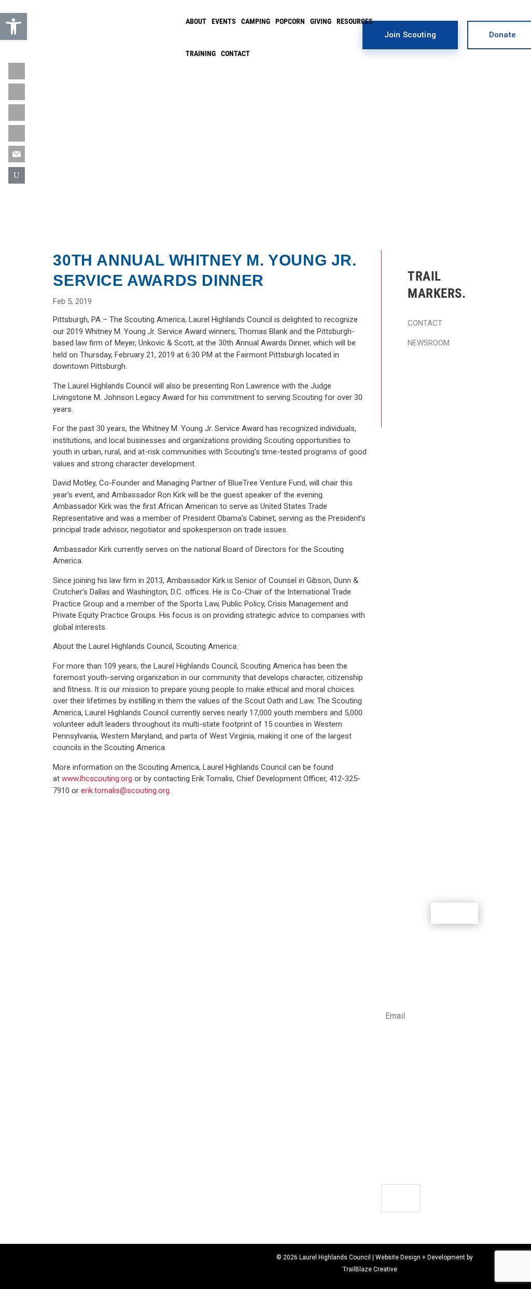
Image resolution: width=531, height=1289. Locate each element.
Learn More (422, 583)
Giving (320, 21)
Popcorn (290, 21)
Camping (255, 21)
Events (224, 21)
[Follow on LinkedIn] (16, 133)
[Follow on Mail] (16, 154)
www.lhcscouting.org (97, 778)
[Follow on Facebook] (389, 1144)
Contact (235, 53)
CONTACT (425, 323)
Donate (454, 913)
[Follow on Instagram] (16, 92)
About (196, 21)
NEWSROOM (429, 343)
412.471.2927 (403, 1093)
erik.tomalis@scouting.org (125, 790)
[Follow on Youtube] (16, 112)
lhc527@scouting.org (417, 1104)
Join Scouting (410, 34)
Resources (355, 21)
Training (201, 53)
